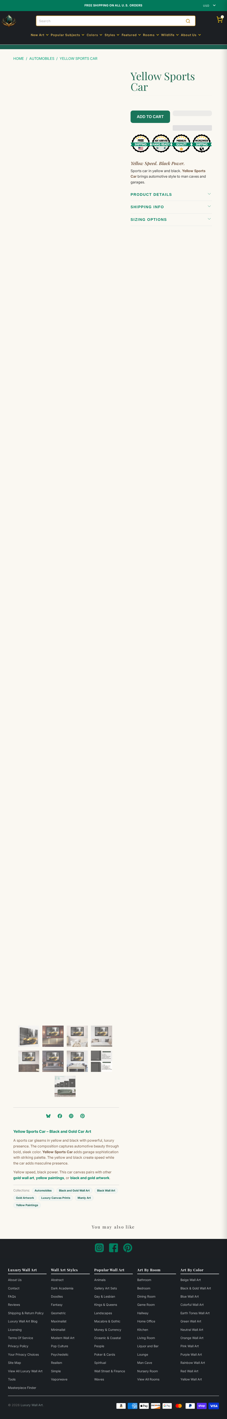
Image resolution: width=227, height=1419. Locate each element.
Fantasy (57, 1304)
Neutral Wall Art (191, 1330)
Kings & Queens (105, 1304)
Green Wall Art (190, 1321)
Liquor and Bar (148, 1346)
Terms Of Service (20, 1338)
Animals (100, 1280)
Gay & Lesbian (104, 1296)
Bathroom (144, 1280)
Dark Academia (62, 1288)
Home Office (146, 1321)
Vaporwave (59, 1379)
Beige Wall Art (190, 1280)
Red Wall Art (189, 1371)
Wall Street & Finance (109, 1371)
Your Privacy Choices (23, 1354)
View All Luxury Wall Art (25, 1371)
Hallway (143, 1313)
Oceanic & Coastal (107, 1338)
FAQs (12, 1296)
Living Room (146, 1338)
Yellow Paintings (27, 1205)
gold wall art (23, 1178)
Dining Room (146, 1296)
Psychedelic (59, 1354)
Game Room (146, 1304)
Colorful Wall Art (192, 1304)
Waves (99, 1379)
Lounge (142, 1354)
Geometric (58, 1313)
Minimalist (58, 1330)
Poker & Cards (104, 1354)
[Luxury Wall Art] (9, 21)
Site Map (14, 1363)
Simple (56, 1371)
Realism (56, 1363)
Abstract (57, 1280)
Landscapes (103, 1313)
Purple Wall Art (191, 1354)
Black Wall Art (106, 1190)
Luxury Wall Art (32, 1405)
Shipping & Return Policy (26, 1313)
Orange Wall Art (192, 1338)
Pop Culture (59, 1346)
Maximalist (59, 1321)
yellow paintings (50, 1178)
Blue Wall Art (189, 1296)
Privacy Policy (18, 1346)
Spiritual (100, 1363)
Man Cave (144, 1363)
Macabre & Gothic (107, 1321)
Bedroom (143, 1288)
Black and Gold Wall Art (74, 1190)
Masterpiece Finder (22, 1388)
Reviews (14, 1304)
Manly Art (84, 1197)
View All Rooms (148, 1379)
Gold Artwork (25, 1197)
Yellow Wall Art (191, 1379)
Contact (14, 1288)
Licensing (15, 1330)
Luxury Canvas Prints (55, 1197)
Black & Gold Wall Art (195, 1288)
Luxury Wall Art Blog (22, 1321)
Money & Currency (107, 1330)
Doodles (57, 1296)
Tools (12, 1379)
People (99, 1346)
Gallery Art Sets (105, 1288)
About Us (15, 1280)
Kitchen (142, 1330)
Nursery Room (147, 1371)
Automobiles (43, 1190)
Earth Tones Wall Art (195, 1313)
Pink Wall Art (189, 1346)
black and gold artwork (89, 1178)
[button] (40, 35)
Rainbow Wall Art (192, 1363)
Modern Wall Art (62, 1338)
